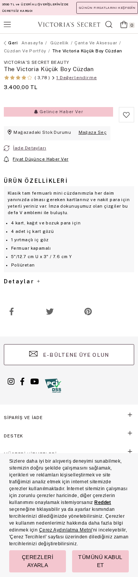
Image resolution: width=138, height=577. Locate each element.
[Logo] (69, 24)
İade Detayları (29, 148)
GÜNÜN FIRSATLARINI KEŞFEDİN (107, 8)
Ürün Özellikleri (36, 181)
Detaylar (20, 281)
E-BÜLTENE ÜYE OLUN (75, 355)
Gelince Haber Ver (60, 111)
